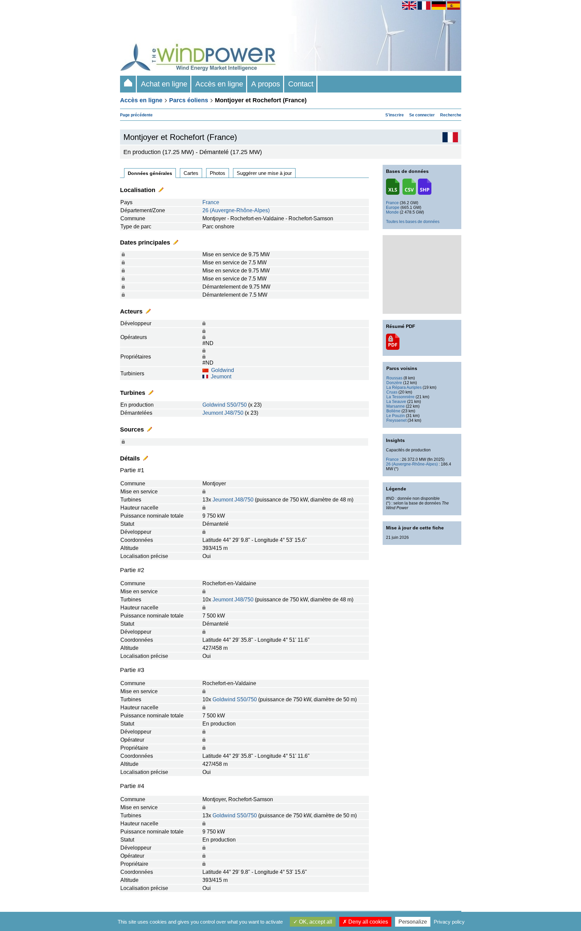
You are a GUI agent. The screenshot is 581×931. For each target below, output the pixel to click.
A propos (265, 84)
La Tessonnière (400, 397)
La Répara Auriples (404, 387)
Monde (392, 212)
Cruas (391, 392)
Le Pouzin (395, 415)
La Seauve (396, 401)
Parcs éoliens (188, 100)
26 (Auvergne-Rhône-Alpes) (236, 210)
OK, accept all (315, 922)
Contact (300, 84)
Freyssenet (396, 420)
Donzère (394, 382)
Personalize (412, 922)
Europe (392, 207)
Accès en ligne (219, 84)
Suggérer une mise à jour (264, 173)
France (210, 202)
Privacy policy (449, 922)
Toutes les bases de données (412, 221)
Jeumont (221, 376)
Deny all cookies (367, 922)
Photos (217, 173)
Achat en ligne (164, 84)
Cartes (191, 173)
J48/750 (233, 413)
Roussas (394, 378)
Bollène (393, 411)
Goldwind (222, 370)
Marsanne (395, 406)
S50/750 (237, 405)
